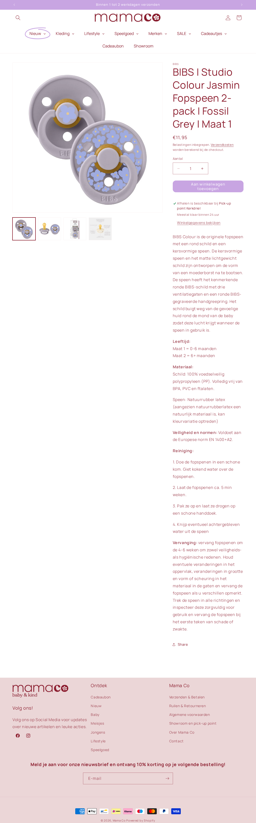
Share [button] (183, 644)
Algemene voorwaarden (189, 714)
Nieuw (96, 705)
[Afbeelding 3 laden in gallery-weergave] (75, 228)
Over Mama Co (181, 732)
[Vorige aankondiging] (14, 4)
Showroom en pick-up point (193, 723)
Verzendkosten (222, 145)
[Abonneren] (167, 778)
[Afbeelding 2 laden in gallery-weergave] (49, 228)
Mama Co (119, 820)
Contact (176, 741)
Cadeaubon (100, 697)
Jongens (98, 732)
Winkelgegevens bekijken (198, 222)
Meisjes (97, 723)
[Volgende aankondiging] (241, 4)
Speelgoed (100, 749)
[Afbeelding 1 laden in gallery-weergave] (24, 228)
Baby (95, 714)
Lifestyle (98, 741)
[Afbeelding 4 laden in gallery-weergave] (100, 228)
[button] (18, 17)
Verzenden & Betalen (187, 697)
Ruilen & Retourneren (187, 705)
